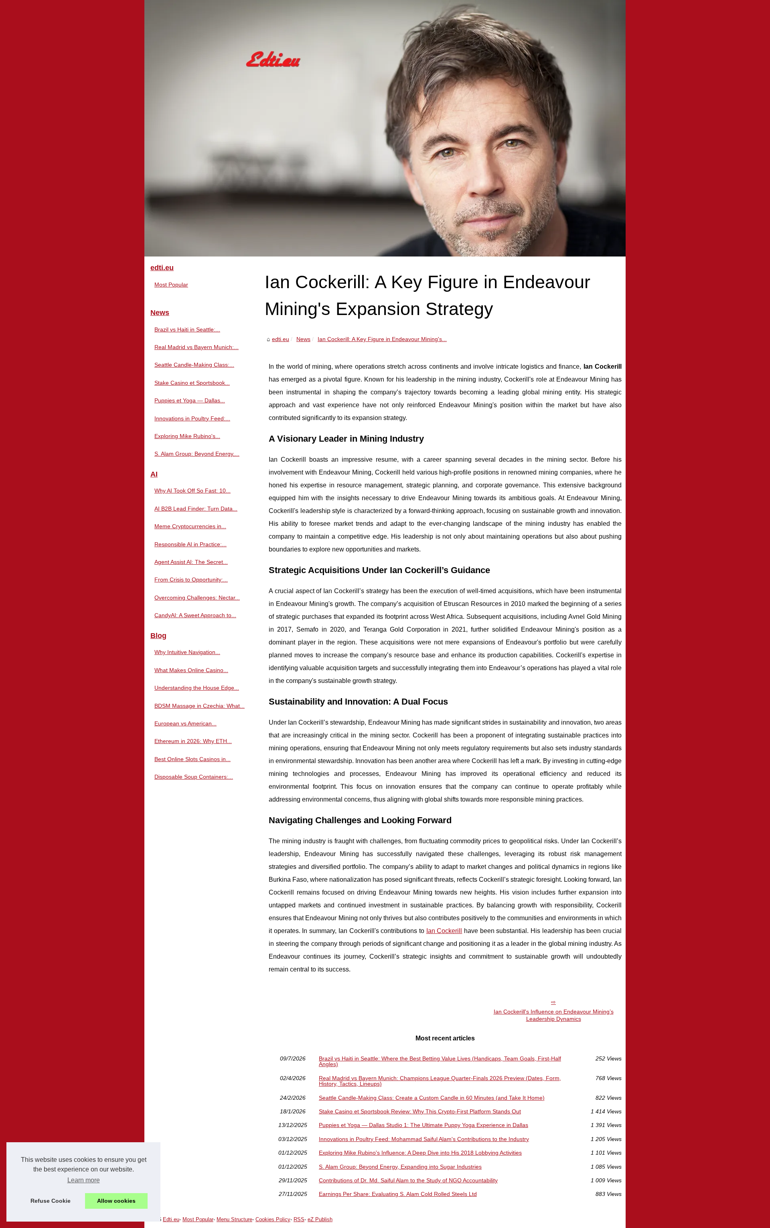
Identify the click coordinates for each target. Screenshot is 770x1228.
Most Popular (171, 284)
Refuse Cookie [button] (50, 1201)
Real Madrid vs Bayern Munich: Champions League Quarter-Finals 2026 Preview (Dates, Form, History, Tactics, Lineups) (440, 1081)
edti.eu (280, 339)
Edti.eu (171, 1219)
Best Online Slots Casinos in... (192, 759)
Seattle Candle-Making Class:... (194, 365)
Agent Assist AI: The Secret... (191, 562)
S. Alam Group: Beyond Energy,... (196, 453)
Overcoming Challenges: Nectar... (197, 597)
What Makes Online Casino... (191, 670)
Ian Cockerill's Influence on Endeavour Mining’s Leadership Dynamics (554, 1015)
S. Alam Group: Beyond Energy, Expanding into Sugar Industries (400, 1166)
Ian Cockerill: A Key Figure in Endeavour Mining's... (382, 339)
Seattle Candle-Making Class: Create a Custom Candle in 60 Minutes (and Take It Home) (432, 1098)
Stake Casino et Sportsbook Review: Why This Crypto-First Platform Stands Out (420, 1111)
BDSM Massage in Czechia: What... (199, 706)
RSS (299, 1219)
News (303, 339)
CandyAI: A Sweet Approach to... (195, 615)
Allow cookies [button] (116, 1201)
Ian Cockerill (444, 930)
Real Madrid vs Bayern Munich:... (196, 347)
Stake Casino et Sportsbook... (192, 383)
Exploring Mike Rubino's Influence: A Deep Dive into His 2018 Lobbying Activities (420, 1152)
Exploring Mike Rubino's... (187, 436)
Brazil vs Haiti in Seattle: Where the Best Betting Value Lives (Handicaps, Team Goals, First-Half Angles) (440, 1061)
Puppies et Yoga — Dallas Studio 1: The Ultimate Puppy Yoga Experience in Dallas (423, 1125)
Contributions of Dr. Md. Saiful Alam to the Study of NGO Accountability (408, 1180)
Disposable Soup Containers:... (193, 777)
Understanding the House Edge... (196, 688)
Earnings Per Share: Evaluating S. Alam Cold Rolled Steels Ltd (398, 1194)
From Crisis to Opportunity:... (191, 579)
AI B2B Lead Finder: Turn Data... (195, 508)
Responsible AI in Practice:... (190, 544)
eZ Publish (320, 1219)
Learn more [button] (83, 1180)
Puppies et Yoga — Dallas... (189, 400)
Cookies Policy (272, 1219)
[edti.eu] (385, 128)
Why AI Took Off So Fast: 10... (192, 490)
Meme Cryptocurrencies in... (190, 526)
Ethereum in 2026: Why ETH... (193, 741)
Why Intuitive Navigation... (187, 652)
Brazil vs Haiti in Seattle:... (187, 329)
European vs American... (185, 723)
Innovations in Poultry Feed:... (192, 418)
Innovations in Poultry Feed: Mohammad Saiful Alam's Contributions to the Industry (424, 1139)
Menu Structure (234, 1219)
